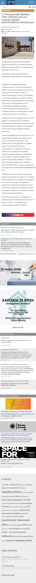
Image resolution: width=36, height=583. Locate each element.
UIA (16, 496)
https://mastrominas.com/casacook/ (21, 76)
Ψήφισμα (4, 503)
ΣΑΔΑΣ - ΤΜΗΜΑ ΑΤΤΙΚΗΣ (12, 485)
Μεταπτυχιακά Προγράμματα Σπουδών (16, 500)
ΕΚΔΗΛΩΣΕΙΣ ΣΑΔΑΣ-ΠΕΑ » (27, 254)
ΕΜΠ (28, 507)
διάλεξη (23, 532)
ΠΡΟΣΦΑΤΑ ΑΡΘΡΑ (7, 334)
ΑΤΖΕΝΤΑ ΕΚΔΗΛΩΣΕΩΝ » (8, 254)
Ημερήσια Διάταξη (23, 540)
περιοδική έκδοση (11, 491)
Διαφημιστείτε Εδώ (18, 327)
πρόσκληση (22, 488)
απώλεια (21, 516)
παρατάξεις (24, 528)
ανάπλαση (11, 496)
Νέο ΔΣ (3, 540)
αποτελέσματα (14, 529)
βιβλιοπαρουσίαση (5, 528)
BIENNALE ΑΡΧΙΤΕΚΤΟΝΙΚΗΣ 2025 (12, 463)
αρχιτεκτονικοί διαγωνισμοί (27, 492)
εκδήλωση (6, 536)
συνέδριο (29, 525)
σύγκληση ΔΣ (14, 488)
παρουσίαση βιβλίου (12, 525)
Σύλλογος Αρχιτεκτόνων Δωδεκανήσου (10, 510)
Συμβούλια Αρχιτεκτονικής (20, 506)
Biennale (23, 485)
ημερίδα (19, 525)
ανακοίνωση (10, 541)
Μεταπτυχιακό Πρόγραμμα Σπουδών (22, 536)
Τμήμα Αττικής (25, 496)
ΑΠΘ (24, 525)
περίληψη (12, 506)
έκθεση (20, 496)
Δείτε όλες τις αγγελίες (8, 575)
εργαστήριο (5, 496)
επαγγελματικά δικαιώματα (14, 503)
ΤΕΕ (3, 484)
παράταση (17, 532)
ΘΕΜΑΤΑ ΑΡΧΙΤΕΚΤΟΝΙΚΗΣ (10, 396)
